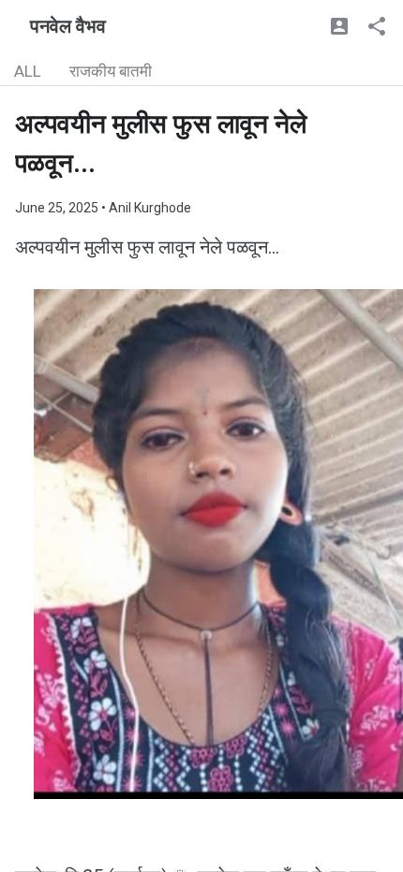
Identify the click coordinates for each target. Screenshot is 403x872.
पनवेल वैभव (68, 26)
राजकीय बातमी (110, 71)
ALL (27, 71)
